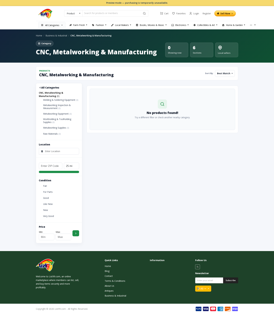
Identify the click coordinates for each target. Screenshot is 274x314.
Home (39, 35)
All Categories (50, 87)
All (202, 288)
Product (71, 13)
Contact (109, 275)
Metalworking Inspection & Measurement (57, 107)
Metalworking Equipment (57, 113)
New (45, 210)
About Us (109, 285)
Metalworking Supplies (56, 127)
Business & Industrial (56, 35)
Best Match (224, 73)
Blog (107, 271)
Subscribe (231, 280)
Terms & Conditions (115, 280)
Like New (48, 204)
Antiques (109, 290)
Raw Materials (52, 133)
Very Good (48, 216)
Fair (45, 185)
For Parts (48, 192)
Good (46, 198)
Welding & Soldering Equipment (60, 100)
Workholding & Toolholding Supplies (57, 121)
